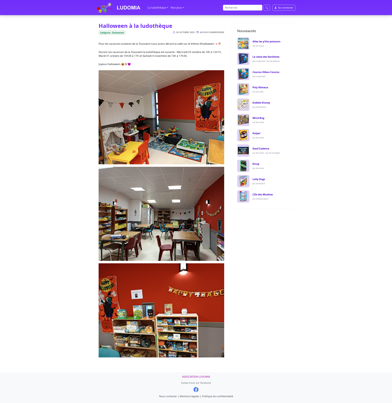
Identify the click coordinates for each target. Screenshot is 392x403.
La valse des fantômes (266, 56)
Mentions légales (189, 396)
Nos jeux (176, 7)
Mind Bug (258, 118)
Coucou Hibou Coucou (266, 72)
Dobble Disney (261, 102)
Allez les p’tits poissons (266, 41)
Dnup (256, 164)
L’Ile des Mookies (263, 194)
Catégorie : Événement (112, 32)
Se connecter (285, 7)
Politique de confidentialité (217, 396)
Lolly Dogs (259, 179)
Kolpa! (256, 133)
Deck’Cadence (261, 148)
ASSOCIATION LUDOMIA (196, 376)
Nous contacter (168, 396)
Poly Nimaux (260, 87)
